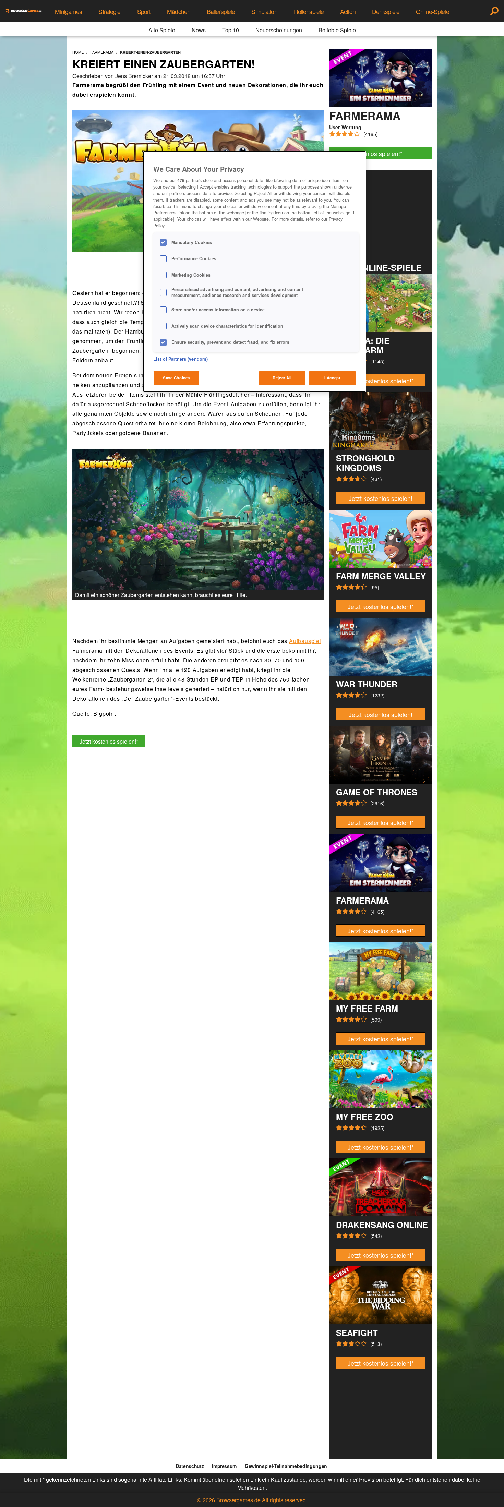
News (199, 30)
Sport (144, 11)
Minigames (68, 11)
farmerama (101, 52)
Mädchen (178, 11)
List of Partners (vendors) (180, 359)
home (78, 52)
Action (348, 11)
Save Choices (176, 378)
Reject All (282, 378)
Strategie (109, 11)
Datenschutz (190, 1465)
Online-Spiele (432, 11)
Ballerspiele (221, 11)
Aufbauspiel (305, 641)
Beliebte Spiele (337, 30)
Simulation (264, 11)
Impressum (224, 1465)
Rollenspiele (309, 11)
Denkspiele (385, 11)
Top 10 (230, 30)
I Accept (332, 378)
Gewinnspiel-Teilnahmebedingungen (286, 1465)
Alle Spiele (161, 30)
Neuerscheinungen (278, 30)
